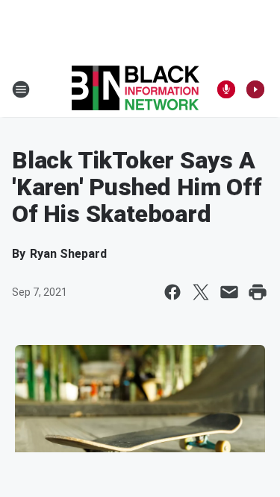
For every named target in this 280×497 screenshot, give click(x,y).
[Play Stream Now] (255, 89)
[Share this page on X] (200, 292)
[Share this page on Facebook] (172, 292)
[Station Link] (135, 89)
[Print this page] (257, 292)
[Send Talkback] (226, 89)
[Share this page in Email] (229, 292)
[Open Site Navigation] (21, 89)
